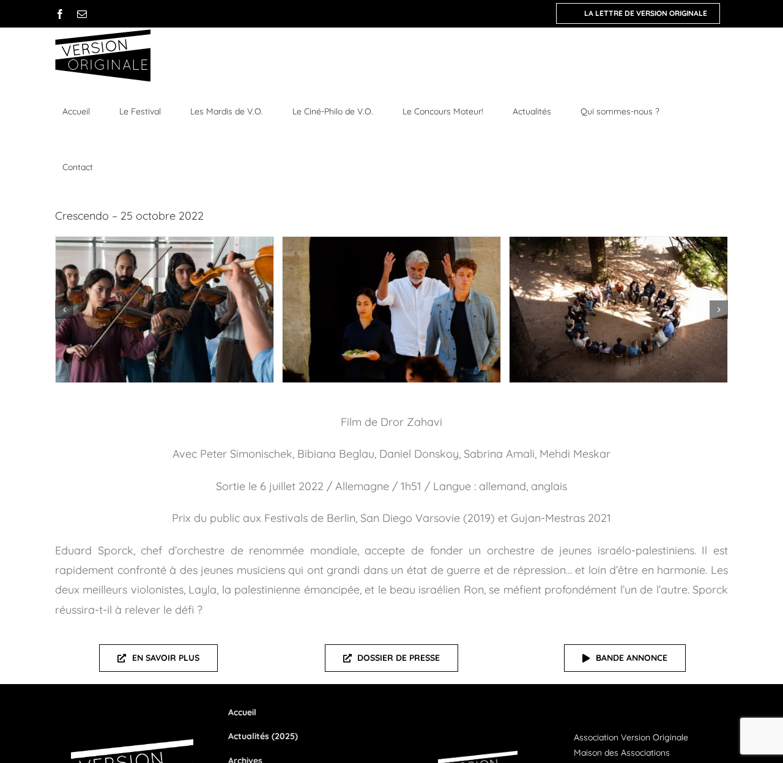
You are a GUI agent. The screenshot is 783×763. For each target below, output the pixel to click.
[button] (64, 309)
